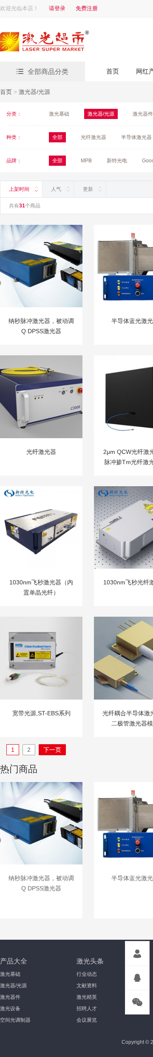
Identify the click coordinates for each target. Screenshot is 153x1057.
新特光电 (117, 161)
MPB (86, 161)
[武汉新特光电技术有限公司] (74, 42)
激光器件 (143, 114)
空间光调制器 (15, 1020)
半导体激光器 (136, 137)
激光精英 (86, 997)
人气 (56, 189)
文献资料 (86, 986)
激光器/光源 (34, 91)
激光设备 (10, 1009)
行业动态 (86, 974)
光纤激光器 (93, 137)
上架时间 (19, 189)
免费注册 (87, 8)
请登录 (57, 8)
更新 (88, 189)
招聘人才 (86, 1009)
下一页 (52, 749)
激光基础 (59, 114)
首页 (112, 71)
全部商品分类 (48, 71)
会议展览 (86, 1020)
